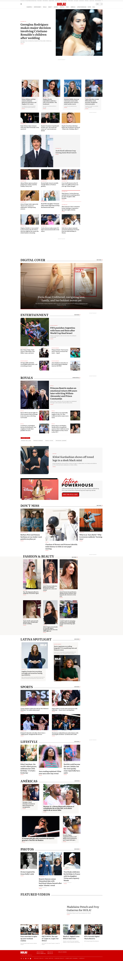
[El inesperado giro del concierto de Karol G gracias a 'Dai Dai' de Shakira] (40, 826)
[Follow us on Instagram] (26, 958)
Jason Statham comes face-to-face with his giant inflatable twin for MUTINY (60, 364)
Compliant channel (72, 958)
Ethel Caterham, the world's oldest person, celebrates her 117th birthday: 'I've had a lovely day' (28, 768)
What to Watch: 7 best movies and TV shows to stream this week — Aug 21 (60, 351)
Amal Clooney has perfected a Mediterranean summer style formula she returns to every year (68, 594)
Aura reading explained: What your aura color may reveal (50, 772)
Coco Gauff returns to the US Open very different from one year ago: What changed (70, 184)
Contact (82, 958)
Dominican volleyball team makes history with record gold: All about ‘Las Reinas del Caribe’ (65, 733)
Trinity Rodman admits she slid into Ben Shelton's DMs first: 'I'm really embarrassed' (34, 709)
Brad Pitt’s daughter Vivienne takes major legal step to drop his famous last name (50, 205)
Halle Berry (86, 0)
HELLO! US (50, 953)
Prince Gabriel (70, 0)
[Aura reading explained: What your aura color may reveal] (50, 756)
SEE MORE (76, 314)
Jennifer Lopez (57, 0)
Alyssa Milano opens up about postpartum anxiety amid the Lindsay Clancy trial (28, 184)
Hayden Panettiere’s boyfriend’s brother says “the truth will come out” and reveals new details (50, 128)
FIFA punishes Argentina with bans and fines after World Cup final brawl (62, 330)
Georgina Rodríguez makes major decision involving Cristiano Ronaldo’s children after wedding (35, 31)
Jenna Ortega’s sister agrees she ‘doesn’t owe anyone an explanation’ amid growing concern (29, 206)
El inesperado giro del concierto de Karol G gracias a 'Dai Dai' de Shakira (38, 839)
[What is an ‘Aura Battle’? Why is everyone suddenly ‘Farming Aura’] (90, 520)
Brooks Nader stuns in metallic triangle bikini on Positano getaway (49, 184)
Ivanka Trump (91, 0)
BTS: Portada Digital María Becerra (91, 937)
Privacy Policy (39, 958)
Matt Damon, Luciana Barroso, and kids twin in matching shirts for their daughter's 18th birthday (71, 196)
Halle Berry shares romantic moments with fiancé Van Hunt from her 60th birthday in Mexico (70, 230)
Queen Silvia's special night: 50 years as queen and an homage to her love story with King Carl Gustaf (29, 415)
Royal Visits (49, 440)
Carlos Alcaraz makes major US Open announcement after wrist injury (50, 229)
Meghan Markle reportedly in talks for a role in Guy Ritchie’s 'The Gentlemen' (50, 101)
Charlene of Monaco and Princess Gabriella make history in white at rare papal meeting (61, 546)
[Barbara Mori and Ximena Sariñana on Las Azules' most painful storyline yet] (32, 520)
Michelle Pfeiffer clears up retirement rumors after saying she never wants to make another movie (71, 101)
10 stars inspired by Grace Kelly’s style (27, 873)
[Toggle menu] (21, 4)
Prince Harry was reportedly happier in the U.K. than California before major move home (60, 415)
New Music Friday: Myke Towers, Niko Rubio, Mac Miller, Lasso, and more (27, 351)
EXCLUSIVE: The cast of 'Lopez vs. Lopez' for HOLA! (50, 938)
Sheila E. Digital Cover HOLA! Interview (71, 937)
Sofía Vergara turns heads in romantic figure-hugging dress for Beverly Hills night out (50, 629)
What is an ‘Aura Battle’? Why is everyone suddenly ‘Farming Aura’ (90, 537)
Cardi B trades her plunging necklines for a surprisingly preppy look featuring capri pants (67, 623)
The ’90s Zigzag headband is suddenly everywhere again (31, 592)
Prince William (26, 440)
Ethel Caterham (45, 0)
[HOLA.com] (61, 4)
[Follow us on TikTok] (30, 958)
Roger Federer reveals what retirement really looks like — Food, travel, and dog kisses (64, 709)
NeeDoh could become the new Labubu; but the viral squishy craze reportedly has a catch (72, 768)
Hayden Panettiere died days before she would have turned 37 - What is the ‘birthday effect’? (71, 127)
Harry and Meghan (64, 0)
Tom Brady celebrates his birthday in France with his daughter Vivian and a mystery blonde (72, 876)
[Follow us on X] (23, 958)
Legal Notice (49, 958)
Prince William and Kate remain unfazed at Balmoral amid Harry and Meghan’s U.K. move (29, 101)
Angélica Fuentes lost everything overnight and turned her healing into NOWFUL (32, 673)
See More (99, 259)
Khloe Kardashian (98, 0)
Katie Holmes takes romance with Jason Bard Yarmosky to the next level (29, 127)
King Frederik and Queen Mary (31, 0)
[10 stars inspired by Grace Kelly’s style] (28, 860)
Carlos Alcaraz (81, 0)
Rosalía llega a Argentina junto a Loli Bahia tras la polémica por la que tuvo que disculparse (70, 838)
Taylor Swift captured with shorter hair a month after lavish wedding (30, 622)
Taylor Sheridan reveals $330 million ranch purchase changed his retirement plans (92, 101)
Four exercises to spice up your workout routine (28, 938)
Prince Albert (39, 0)
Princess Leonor (61, 440)
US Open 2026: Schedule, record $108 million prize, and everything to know (28, 364)
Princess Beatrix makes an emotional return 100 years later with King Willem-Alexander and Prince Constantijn (63, 393)
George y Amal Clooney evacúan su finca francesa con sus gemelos (29, 804)
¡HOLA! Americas (41, 953)
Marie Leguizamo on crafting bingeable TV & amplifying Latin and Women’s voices (65, 648)
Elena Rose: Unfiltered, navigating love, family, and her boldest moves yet (61, 298)
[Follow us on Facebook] (21, 958)
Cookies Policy (59, 958)
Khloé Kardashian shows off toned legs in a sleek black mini (73, 458)
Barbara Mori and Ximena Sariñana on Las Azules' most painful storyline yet (31, 537)
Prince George (38, 440)
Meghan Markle (51, 0)
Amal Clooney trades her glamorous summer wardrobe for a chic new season (50, 588)
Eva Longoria (76, 0)
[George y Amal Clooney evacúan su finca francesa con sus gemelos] (31, 792)
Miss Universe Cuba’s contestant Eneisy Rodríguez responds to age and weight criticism (71, 208)
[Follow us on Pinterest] (28, 958)
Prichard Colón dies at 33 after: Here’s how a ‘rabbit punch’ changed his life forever (32, 733)
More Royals (76, 377)
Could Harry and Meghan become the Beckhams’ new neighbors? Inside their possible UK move (28, 428)
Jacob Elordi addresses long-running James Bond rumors (65, 151)
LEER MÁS (76, 780)
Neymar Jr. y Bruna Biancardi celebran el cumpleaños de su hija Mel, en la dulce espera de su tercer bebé (58, 808)
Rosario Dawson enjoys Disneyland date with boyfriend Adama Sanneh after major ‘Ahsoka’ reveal (50, 882)
